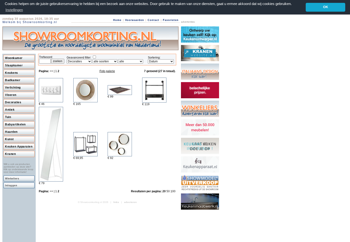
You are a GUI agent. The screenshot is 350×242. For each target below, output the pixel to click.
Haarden (11, 131)
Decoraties (13, 102)
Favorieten (171, 20)
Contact (153, 20)
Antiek (10, 109)
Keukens (11, 72)
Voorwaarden (134, 20)
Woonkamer (14, 58)
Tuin (8, 117)
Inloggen (11, 185)
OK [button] (325, 7)
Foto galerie (107, 71)
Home (117, 20)
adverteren (130, 202)
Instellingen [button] (14, 10)
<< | (52, 71)
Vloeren (10, 95)
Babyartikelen (15, 124)
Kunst (9, 139)
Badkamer (12, 80)
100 (172, 191)
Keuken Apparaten (18, 146)
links (116, 202)
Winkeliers (12, 178)
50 (168, 191)
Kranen (10, 154)
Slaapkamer (14, 65)
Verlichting (13, 87)
